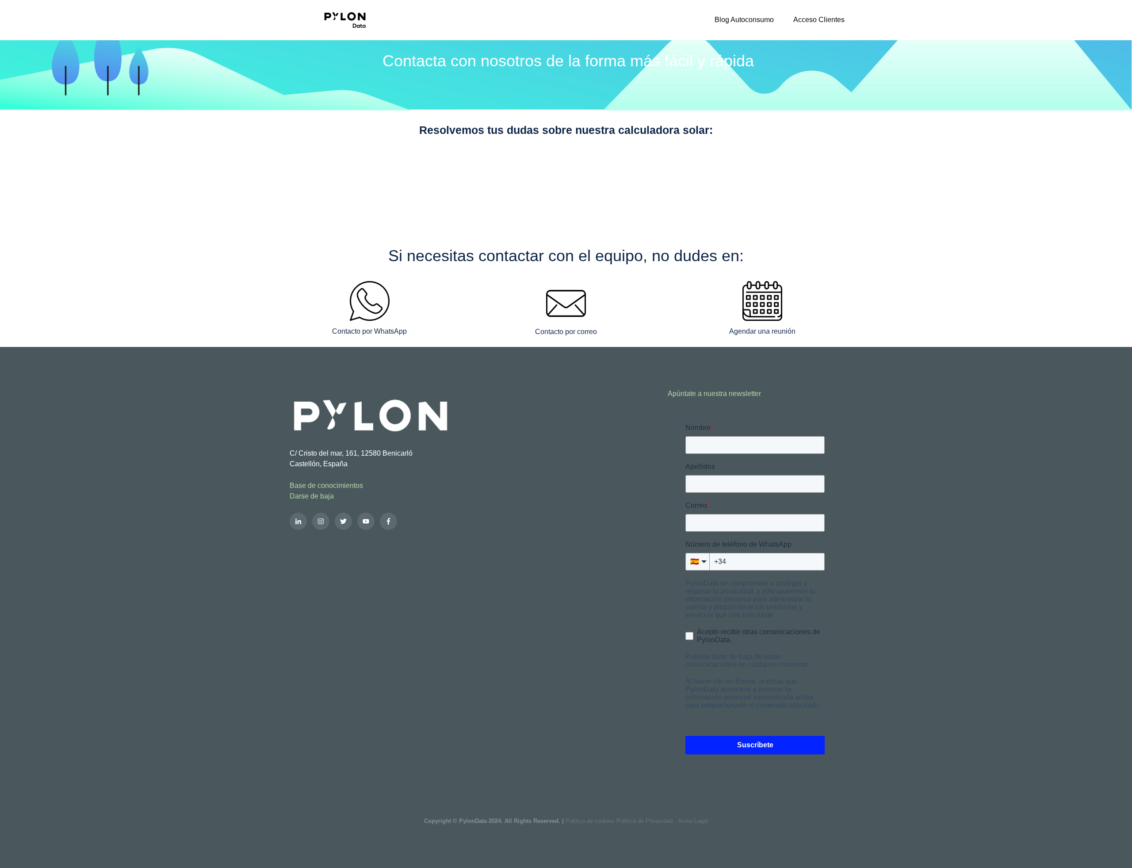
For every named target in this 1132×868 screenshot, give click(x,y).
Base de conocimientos (326, 485)
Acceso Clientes (819, 19)
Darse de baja (312, 496)
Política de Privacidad (644, 821)
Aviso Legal (693, 821)
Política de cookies (590, 821)
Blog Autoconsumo (744, 19)
